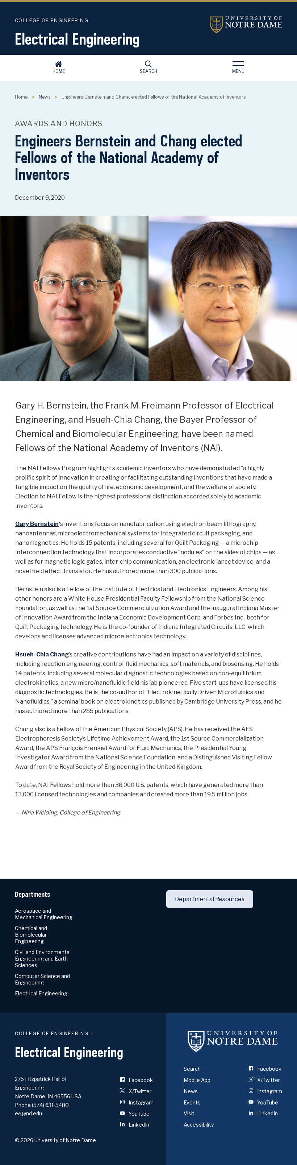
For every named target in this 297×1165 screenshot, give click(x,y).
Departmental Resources (209, 899)
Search (148, 71)
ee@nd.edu (28, 1113)
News (45, 97)
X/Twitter (139, 1091)
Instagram (140, 1102)
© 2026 (24, 1140)
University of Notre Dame (246, 24)
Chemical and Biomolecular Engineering (31, 934)
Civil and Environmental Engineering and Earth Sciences (43, 958)
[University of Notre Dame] (233, 1041)
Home (59, 71)
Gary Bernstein (37, 524)
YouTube (138, 1114)
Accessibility (199, 1125)
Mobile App (197, 1080)
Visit (189, 1113)
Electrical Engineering (77, 38)
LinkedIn (138, 1125)
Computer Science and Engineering (42, 979)
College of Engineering (51, 20)
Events (192, 1102)
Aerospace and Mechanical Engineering (43, 914)
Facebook (140, 1080)
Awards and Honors (59, 123)
